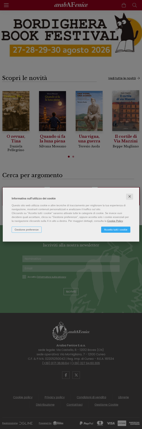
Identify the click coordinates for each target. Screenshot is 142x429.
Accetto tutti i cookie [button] (115, 229)
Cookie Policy (115, 220)
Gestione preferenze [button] (27, 229)
